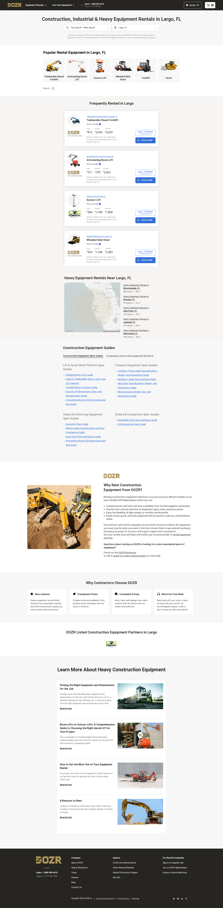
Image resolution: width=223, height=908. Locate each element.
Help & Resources (79, 867)
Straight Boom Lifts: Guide (79, 375)
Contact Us (76, 887)
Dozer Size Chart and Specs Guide (83, 436)
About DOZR (77, 863)
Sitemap (135, 899)
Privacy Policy (123, 899)
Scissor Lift (94, 199)
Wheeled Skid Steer (98, 239)
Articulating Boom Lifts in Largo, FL (100, 156)
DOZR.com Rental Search (124, 863)
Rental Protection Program (125, 872)
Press (74, 872)
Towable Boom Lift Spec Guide (81, 387)
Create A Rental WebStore (175, 872)
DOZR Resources (127, 552)
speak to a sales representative (129, 555)
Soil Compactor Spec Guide (132, 424)
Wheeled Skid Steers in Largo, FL (99, 236)
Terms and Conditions (105, 899)
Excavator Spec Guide (77, 424)
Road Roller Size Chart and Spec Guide (137, 420)
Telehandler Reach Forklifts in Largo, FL (102, 117)
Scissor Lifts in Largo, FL (96, 196)
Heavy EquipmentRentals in (136, 286)
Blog (73, 882)
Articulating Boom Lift (100, 160)
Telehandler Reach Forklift (102, 120)
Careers (74, 877)
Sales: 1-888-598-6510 (94, 4)
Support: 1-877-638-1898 (93, 6)
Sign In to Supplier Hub (173, 863)
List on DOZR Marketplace (175, 867)
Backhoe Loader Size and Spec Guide (137, 379)
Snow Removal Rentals (123, 867)
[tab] (83, 356)
